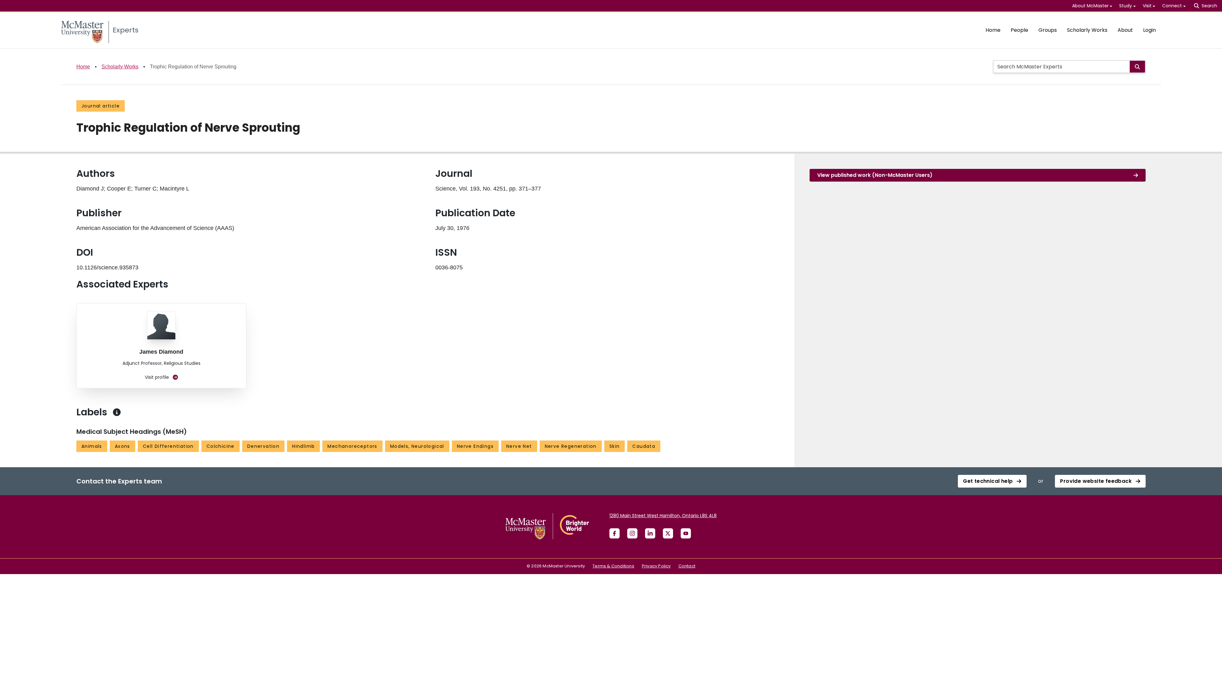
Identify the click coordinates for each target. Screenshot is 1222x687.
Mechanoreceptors (352, 446)
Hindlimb (303, 446)
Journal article (100, 106)
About (1125, 30)
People (1019, 30)
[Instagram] (632, 533)
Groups (1047, 30)
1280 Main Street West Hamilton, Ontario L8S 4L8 (663, 515)
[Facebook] (614, 533)
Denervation (263, 446)
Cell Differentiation (168, 446)
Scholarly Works (1087, 30)
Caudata (643, 446)
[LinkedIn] (650, 533)
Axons (122, 446)
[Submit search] (1137, 67)
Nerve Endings (475, 446)
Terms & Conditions (613, 566)
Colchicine (221, 446)
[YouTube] (686, 533)
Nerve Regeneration (571, 446)
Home (993, 30)
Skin (614, 446)
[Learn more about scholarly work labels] (117, 412)
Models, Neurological (417, 446)
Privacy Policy (656, 566)
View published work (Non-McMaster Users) (874, 175)
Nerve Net (519, 446)
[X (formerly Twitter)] (668, 533)
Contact (686, 566)
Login (1149, 30)
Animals (91, 446)
